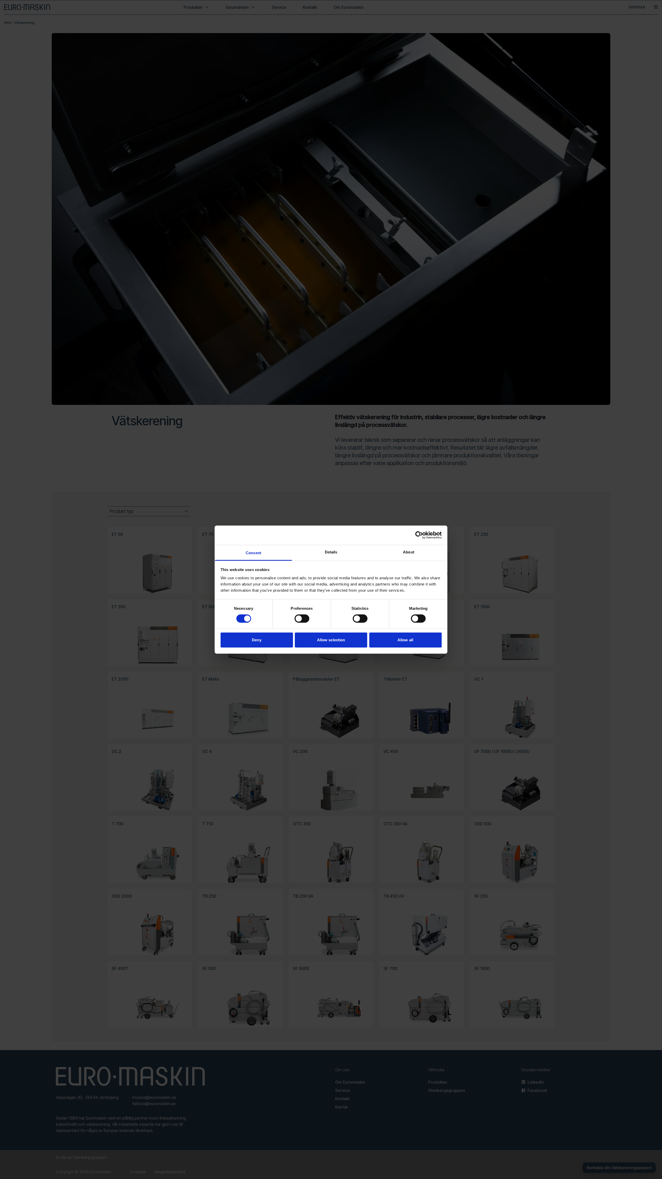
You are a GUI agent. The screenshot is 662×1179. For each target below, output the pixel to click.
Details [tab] (331, 552)
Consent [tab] (253, 552)
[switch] (302, 618)
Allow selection (331, 640)
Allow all (405, 640)
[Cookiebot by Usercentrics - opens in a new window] (419, 535)
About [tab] (408, 552)
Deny (256, 640)
